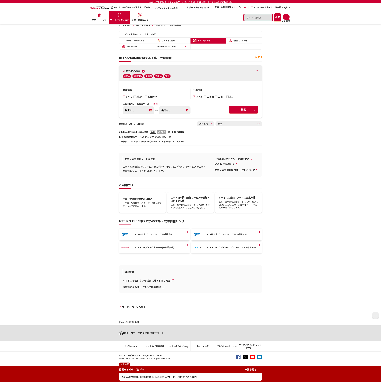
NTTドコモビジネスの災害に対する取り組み (147, 280)
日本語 (278, 7)
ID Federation (159, 25)
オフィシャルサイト (263, 7)
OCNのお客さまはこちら (166, 7)
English (286, 7)
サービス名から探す (143, 25)
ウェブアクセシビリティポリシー (250, 346)
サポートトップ (125, 25)
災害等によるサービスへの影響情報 (142, 287)
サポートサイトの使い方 (198, 7)
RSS (259, 57)
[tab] (230, 7)
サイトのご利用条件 (154, 346)
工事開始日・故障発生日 (136, 103)
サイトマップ (131, 346)
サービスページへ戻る (134, 307)
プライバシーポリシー (226, 346)
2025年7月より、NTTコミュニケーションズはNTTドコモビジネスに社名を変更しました (190, 1)
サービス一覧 (202, 346)
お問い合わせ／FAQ (178, 346)
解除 (156, 103)
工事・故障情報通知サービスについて (234, 170)
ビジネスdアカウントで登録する (231, 159)
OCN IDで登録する (224, 163)
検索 (243, 109)
